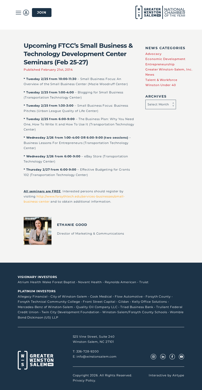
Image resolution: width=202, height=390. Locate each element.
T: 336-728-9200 (86, 351)
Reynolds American (120, 282)
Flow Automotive (129, 296)
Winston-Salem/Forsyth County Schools (134, 312)
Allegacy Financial (33, 296)
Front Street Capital (99, 302)
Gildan (123, 302)
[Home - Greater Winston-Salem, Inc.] (158, 12)
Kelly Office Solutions (149, 302)
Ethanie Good (72, 225)
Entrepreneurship (159, 64)
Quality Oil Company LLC (97, 307)
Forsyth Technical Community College (49, 302)
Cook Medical (101, 296)
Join (41, 12)
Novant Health (90, 282)
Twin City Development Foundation (71, 312)
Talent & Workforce (161, 80)
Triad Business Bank (136, 307)
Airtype (178, 375)
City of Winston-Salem (68, 296)
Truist (144, 282)
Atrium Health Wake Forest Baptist (46, 282)
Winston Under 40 (160, 85)
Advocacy (153, 54)
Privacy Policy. (84, 380)
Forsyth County (158, 296)
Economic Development (165, 59)
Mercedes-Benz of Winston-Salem (45, 307)
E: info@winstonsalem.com (95, 356)
